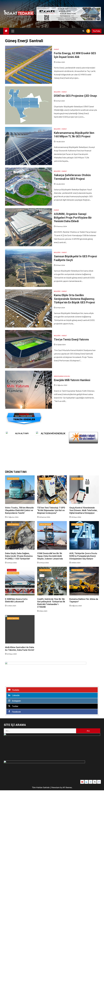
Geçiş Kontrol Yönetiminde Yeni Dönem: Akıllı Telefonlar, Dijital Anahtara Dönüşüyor (83, 510)
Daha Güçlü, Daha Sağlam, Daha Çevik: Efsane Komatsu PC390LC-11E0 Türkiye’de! (19, 556)
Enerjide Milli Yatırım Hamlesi (72, 380)
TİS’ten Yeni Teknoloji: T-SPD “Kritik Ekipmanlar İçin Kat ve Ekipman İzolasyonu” (51, 510)
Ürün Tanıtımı (13, 479)
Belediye (57, 92)
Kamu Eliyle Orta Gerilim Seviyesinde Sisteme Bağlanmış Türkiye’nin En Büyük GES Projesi (74, 299)
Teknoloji (12, 570)
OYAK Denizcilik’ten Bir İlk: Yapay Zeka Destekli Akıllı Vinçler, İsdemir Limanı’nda (50, 556)
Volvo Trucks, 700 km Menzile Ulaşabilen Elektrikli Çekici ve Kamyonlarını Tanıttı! (19, 510)
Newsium (55, 787)
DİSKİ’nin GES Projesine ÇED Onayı (75, 95)
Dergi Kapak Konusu (62, 376)
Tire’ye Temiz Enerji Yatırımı (71, 339)
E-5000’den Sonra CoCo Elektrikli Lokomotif (16, 600)
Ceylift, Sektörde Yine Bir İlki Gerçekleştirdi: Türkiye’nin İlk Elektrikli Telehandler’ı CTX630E (51, 603)
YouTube (96, 31)
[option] (20, 433)
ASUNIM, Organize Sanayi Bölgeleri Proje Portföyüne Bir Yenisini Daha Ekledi (73, 217)
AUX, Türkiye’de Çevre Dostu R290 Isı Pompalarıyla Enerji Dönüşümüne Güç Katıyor (83, 556)
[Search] (83, 31)
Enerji (56, 49)
